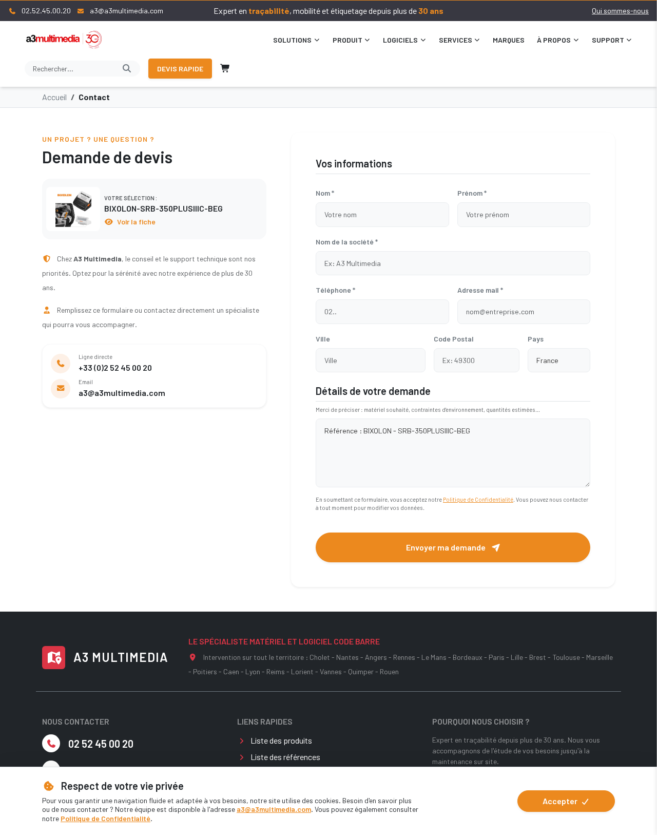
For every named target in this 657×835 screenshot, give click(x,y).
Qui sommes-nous (620, 10)
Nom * (325, 192)
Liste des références (285, 757)
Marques (509, 39)
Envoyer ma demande (446, 547)
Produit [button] (347, 39)
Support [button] (608, 39)
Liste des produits (281, 740)
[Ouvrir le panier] (225, 68)
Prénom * (472, 192)
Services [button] (455, 39)
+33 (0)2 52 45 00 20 (115, 367)
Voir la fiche (135, 221)
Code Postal (454, 338)
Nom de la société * (347, 241)
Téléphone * (335, 290)
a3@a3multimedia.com (274, 809)
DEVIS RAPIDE (180, 68)
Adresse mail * (480, 290)
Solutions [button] (292, 39)
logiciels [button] (400, 39)
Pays (536, 338)
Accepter (561, 801)
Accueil (54, 97)
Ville (323, 338)
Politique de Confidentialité (105, 818)
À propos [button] (554, 39)
